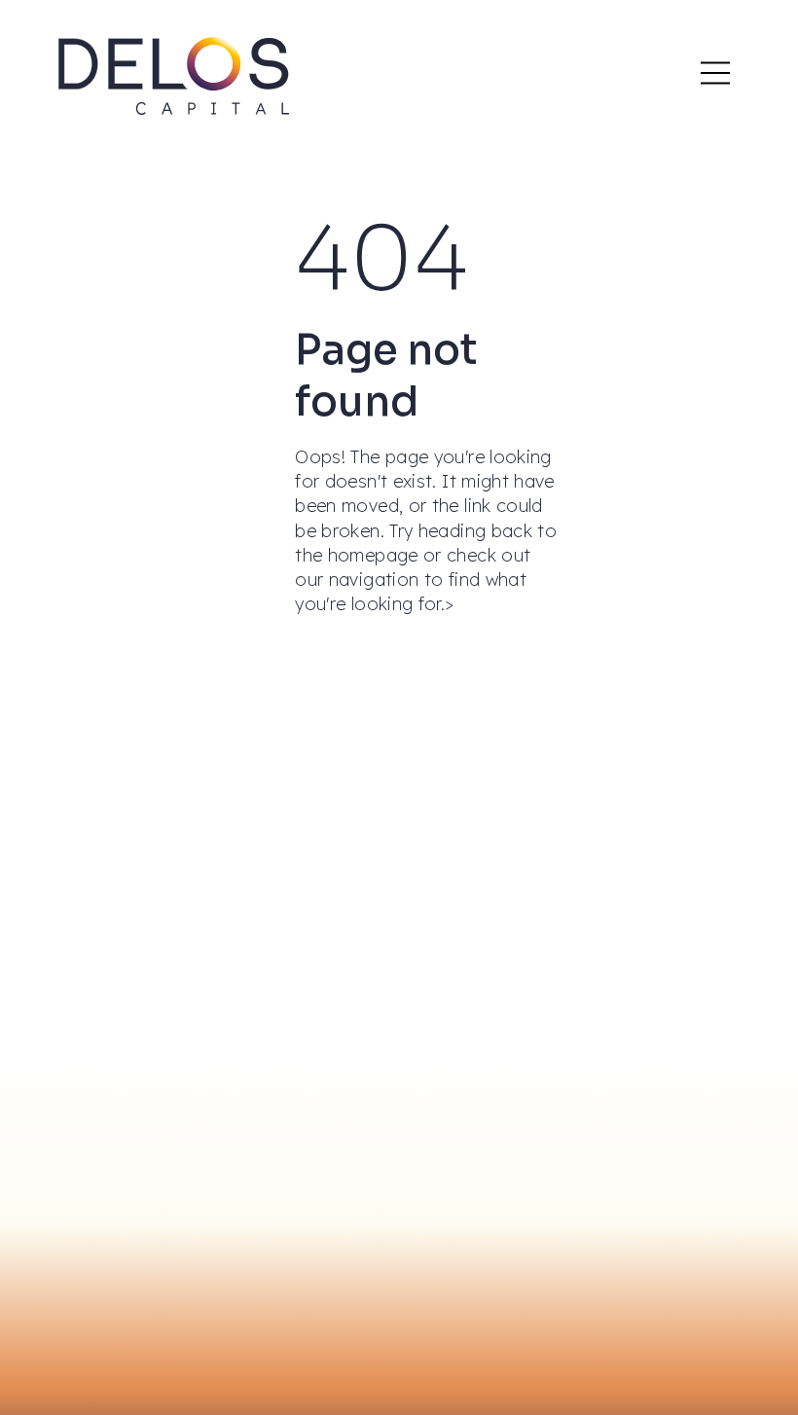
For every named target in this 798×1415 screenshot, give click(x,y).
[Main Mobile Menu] (715, 73)
